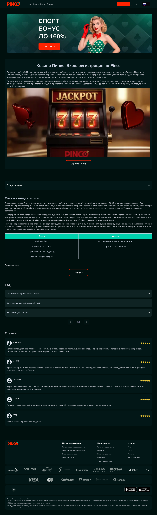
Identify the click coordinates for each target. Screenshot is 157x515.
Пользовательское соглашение (73, 447)
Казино (131, 443)
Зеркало (78, 272)
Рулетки (131, 454)
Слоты (130, 450)
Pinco (129, 447)
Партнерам (101, 457)
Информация (103, 443)
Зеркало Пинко (78, 163)
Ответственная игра (69, 454)
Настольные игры (134, 457)
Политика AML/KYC (69, 457)
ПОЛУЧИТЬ (49, 46)
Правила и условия (71, 443)
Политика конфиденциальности (73, 450)
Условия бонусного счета (106, 447)
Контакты (100, 450)
